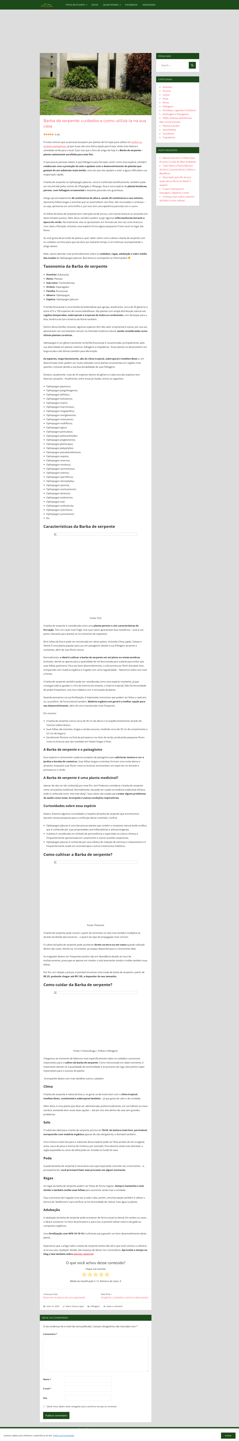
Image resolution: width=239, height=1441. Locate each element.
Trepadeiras (169, 137)
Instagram (148, 4)
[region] (119, 1434)
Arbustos (167, 87)
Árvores (167, 90)
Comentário (50, 1334)
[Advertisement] (119, 33)
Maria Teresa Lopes (75, 1306)
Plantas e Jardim (171, 125)
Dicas (94, 4)
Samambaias (169, 129)
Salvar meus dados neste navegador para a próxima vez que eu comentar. (82, 1406)
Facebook (131, 4)
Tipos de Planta (75, 4)
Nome (47, 1379)
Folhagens (95, 1306)
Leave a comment (114, 1306)
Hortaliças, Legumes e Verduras (179, 110)
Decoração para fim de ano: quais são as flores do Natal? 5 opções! (175, 181)
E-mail (47, 1388)
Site (45, 1398)
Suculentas (168, 133)
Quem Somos (110, 4)
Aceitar (228, 1435)
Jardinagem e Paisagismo (176, 114)
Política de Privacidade (63, 1435)
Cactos (166, 94)
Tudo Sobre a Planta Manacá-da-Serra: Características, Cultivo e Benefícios (177, 169)
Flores (166, 102)
